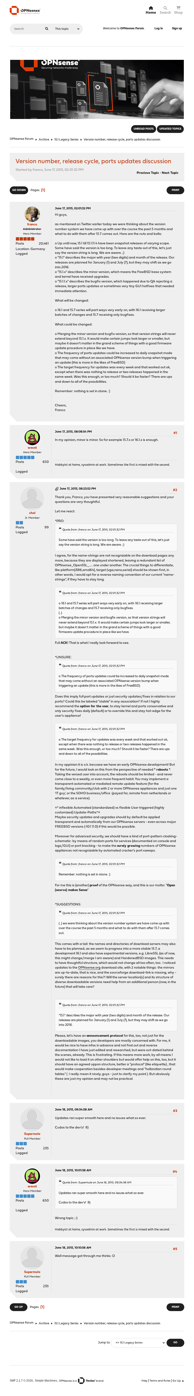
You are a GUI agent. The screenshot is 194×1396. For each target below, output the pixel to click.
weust (32, 448)
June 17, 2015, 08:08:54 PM (73, 431)
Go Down (19, 190)
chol (32, 513)
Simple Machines (46, 1380)
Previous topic (148, 173)
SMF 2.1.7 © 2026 (21, 1380)
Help (144, 1380)
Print (175, 190)
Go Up (18, 1307)
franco (32, 224)
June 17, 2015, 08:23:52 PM (78, 488)
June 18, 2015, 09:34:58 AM (73, 1109)
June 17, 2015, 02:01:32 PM (73, 208)
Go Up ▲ (178, 1380)
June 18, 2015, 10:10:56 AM (73, 1247)
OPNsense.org (89, 968)
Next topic (170, 173)
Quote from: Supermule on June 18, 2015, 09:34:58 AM (96, 1182)
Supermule (32, 1134)
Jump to (104, 1342)
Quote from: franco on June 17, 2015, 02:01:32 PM (93, 529)
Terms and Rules (160, 1380)
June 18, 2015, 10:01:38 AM (73, 1170)
